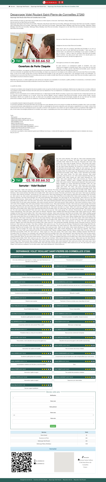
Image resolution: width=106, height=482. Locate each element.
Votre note (53, 412)
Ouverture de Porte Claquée (40, 479)
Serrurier (86, 457)
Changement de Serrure (26, 479)
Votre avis (53, 418)
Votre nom (53, 401)
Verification (53, 395)
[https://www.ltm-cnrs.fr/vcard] (22, 462)
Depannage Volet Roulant (55, 479)
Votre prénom (53, 407)
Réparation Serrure (67, 479)
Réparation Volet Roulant (80, 479)
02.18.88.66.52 (51, 2)
